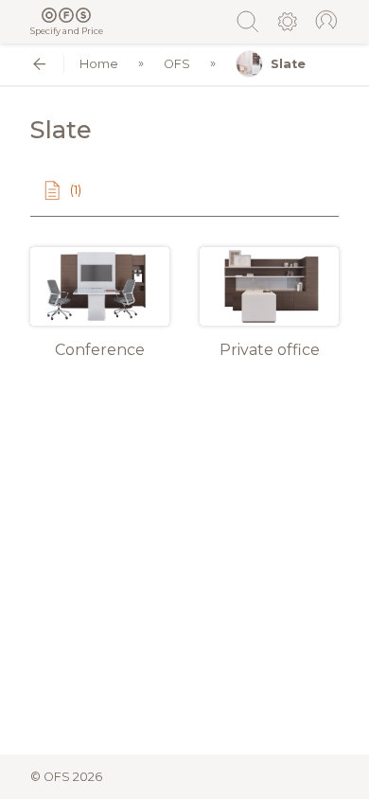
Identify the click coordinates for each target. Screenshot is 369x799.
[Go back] (39, 64)
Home (98, 64)
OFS (177, 64)
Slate (288, 64)
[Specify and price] (67, 15)
